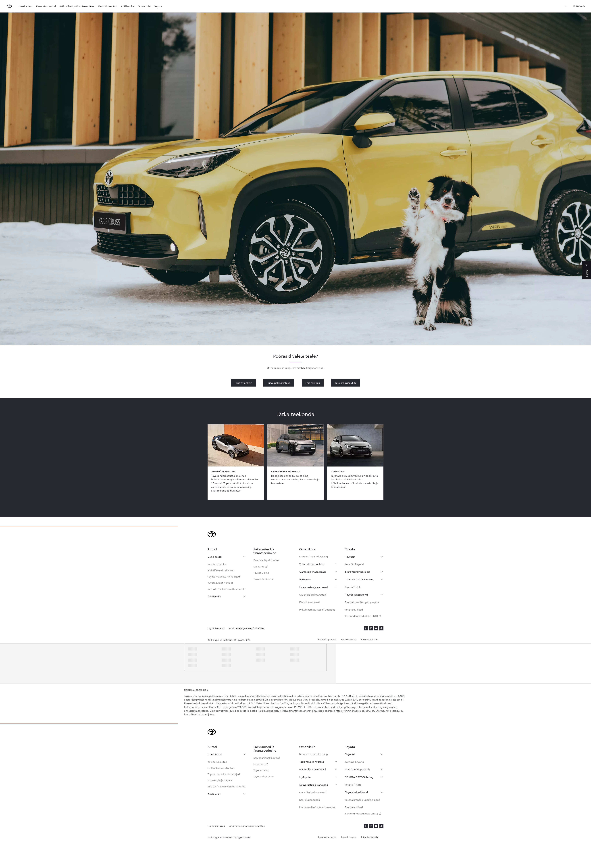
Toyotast (350, 556)
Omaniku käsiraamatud (312, 594)
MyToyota (305, 579)
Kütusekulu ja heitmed (220, 582)
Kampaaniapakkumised (266, 560)
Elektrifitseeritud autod (221, 570)
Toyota (158, 6)
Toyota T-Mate (353, 587)
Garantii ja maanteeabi (312, 571)
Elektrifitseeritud (107, 6)
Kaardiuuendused (309, 602)
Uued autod (215, 556)
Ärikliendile (214, 596)
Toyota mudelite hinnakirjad (224, 576)
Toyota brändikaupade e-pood (362, 602)
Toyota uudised (354, 609)
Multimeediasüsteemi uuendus (317, 609)
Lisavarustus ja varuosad (313, 587)
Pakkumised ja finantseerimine (76, 6)
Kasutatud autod (217, 564)
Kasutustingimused (327, 639)
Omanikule (144, 6)
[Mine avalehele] (9, 6)
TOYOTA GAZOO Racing (359, 579)
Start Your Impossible (357, 571)
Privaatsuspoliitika (370, 639)
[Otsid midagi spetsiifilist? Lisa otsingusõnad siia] (566, 6)
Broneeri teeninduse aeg (313, 556)
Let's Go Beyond (354, 564)
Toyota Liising (261, 572)
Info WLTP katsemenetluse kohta (226, 588)
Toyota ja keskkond (356, 594)
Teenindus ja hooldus (311, 564)
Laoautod (260, 566)
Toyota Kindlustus (263, 578)
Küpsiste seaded (348, 639)
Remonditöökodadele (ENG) (363, 615)
